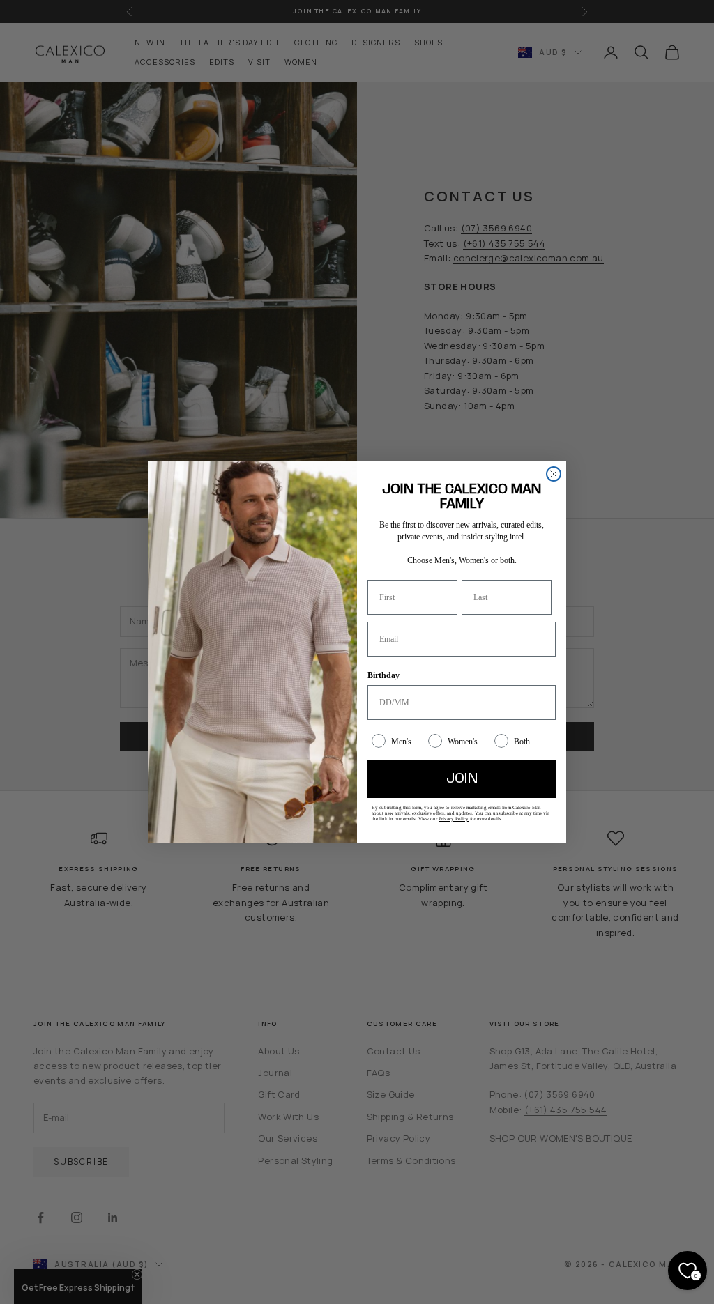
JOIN (462, 779)
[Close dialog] (554, 474)
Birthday (383, 675)
